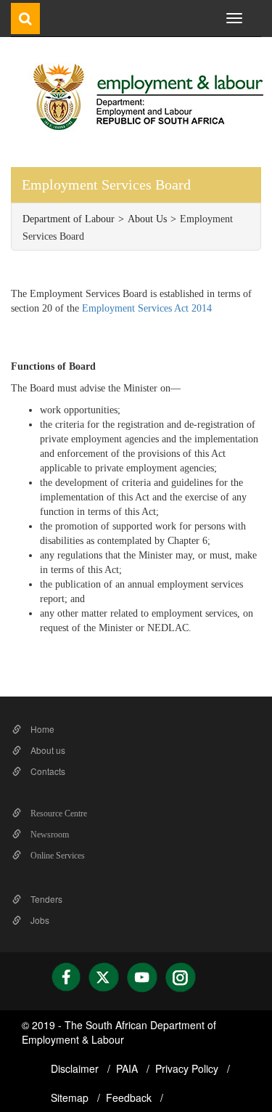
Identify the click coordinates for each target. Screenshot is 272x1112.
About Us (147, 219)
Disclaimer (76, 1068)
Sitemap (71, 1097)
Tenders (45, 899)
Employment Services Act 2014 (147, 308)
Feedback (130, 1097)
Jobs (38, 920)
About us (46, 750)
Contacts (46, 771)
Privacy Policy (188, 1068)
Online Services (56, 856)
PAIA (128, 1068)
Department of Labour (68, 219)
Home (41, 729)
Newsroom (48, 834)
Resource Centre (57, 813)
